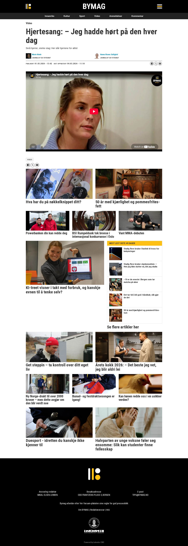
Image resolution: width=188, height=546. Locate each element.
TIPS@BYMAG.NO (140, 495)
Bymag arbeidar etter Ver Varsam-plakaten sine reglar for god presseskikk (94, 503)
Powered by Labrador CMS (94, 542)
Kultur (67, 16)
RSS (108, 510)
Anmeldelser (115, 16)
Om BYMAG (83, 509)
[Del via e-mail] (160, 64)
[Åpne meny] (159, 6)
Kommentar (137, 16)
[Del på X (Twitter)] (156, 64)
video (29, 159)
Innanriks (49, 16)
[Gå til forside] (28, 6)
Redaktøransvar (97, 509)
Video (97, 16)
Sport (82, 16)
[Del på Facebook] (152, 64)
